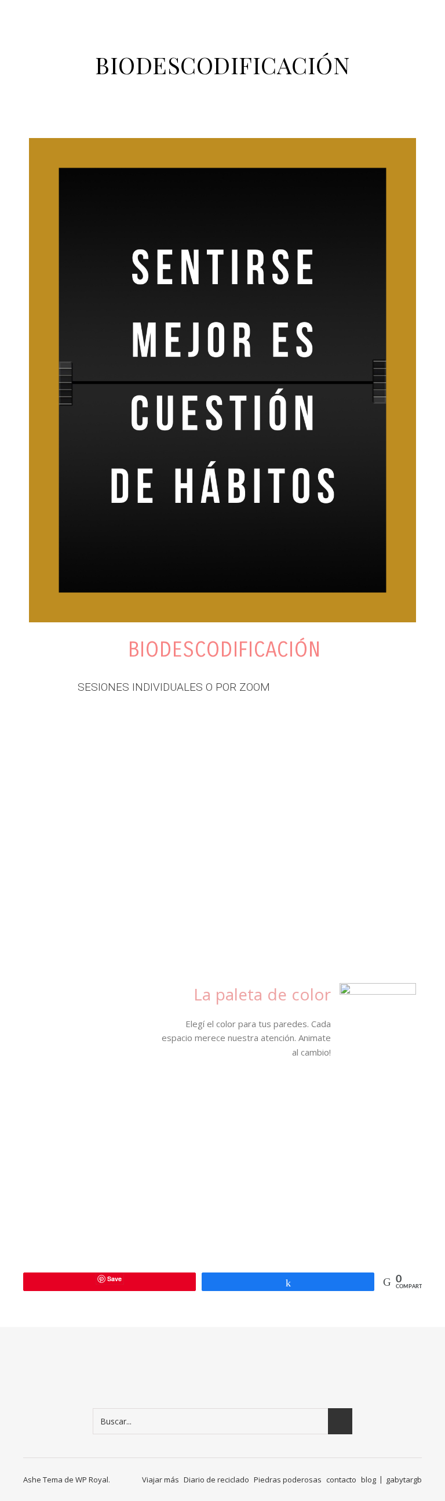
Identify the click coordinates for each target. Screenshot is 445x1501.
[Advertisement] (220, 805)
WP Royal (91, 1479)
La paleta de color (262, 997)
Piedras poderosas (288, 1479)
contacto (341, 1479)
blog (368, 1479)
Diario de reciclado (216, 1479)
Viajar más (160, 1479)
